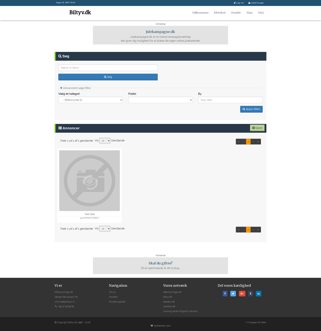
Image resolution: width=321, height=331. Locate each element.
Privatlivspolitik (117, 301)
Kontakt (113, 296)
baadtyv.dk (169, 301)
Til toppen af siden (256, 322)
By (200, 93)
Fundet (236, 12)
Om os (112, 292)
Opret (258, 127)
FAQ (261, 12)
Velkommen (200, 12)
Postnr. (132, 93)
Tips (249, 12)
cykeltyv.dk (169, 306)
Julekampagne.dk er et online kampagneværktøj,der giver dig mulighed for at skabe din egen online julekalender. (160, 36)
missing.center (171, 311)
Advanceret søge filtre (76, 87)
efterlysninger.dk (172, 292)
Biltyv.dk (80, 12)
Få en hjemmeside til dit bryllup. (160, 265)
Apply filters (252, 109)
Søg (109, 76)
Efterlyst (220, 12)
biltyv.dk (167, 296)
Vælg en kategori (69, 93)
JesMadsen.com (162, 325)
